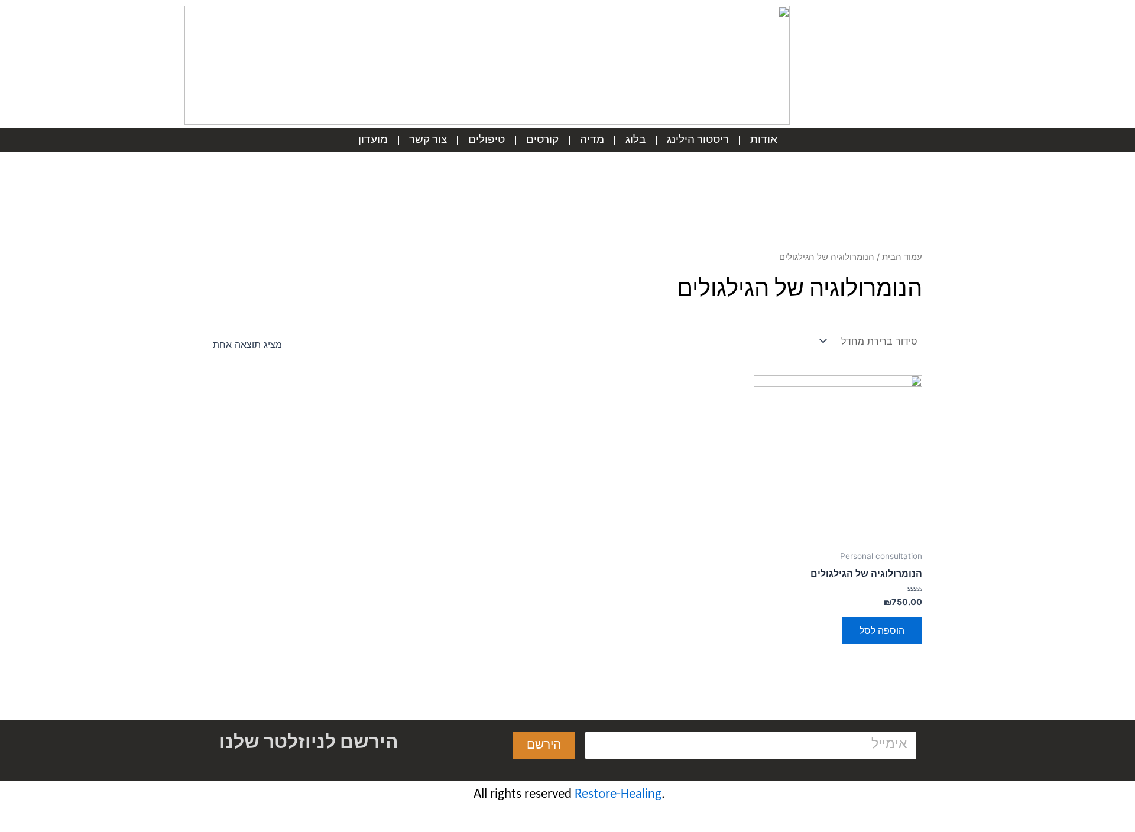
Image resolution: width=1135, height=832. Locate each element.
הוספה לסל (882, 630)
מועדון (373, 140)
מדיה (592, 140)
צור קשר (428, 140)
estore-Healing (621, 794)
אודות (763, 140)
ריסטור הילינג (698, 140)
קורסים (542, 140)
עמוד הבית (902, 257)
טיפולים (486, 140)
